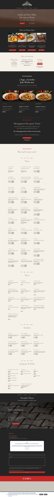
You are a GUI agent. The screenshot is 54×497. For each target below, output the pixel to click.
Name (10, 453)
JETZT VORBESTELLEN (27, 137)
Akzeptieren (41, 494)
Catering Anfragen (16, 423)
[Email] (28, 479)
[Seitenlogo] (27, 3)
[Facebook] (24, 479)
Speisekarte (22, 23)
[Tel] (30, 479)
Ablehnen (45, 494)
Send (27, 472)
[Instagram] (26, 479)
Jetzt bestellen (31, 23)
